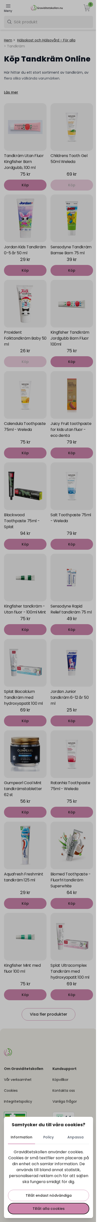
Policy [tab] (48, 1137)
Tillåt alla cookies (49, 1208)
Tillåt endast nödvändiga (49, 1195)
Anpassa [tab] (75, 1137)
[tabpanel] (48, 1181)
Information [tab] (21, 1137)
